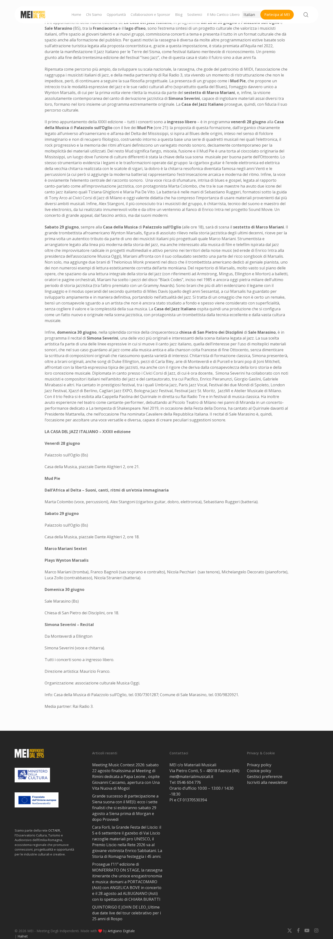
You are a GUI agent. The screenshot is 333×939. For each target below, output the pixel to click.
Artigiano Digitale (121, 931)
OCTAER (54, 830)
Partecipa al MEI (277, 14)
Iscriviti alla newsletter (267, 782)
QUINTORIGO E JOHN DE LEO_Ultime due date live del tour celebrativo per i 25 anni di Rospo (126, 912)
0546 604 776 (189, 782)
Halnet (23, 936)
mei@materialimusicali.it (191, 776)
